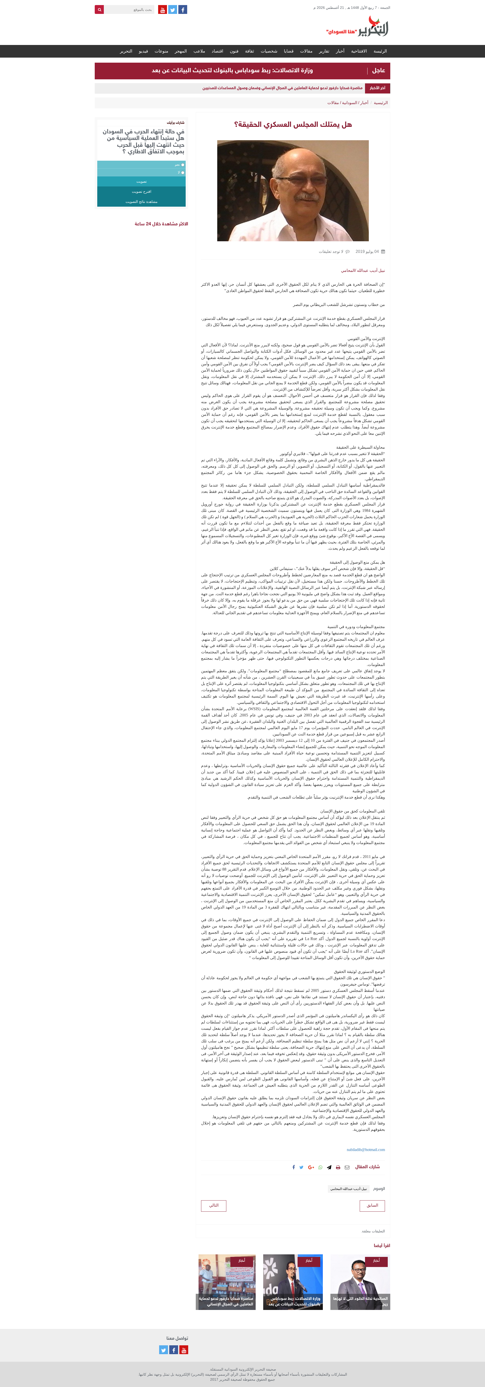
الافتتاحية (359, 51)
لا (179, 172)
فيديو (143, 51)
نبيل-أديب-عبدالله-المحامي (348, 1189)
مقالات (306, 51)
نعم (177, 164)
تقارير (324, 51)
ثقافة (249, 51)
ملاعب (199, 51)
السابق (372, 1205)
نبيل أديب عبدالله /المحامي (363, 270)
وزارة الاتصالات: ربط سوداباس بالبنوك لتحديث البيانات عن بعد (232, 71)
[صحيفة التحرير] (357, 26)
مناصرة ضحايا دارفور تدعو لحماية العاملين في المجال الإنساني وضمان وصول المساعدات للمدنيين (282, 88)
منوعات (161, 51)
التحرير (126, 51)
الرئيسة (380, 51)
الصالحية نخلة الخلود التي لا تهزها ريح (360, 1302)
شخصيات (269, 51)
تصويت (141, 181)
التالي (214, 1205)
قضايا (289, 51)
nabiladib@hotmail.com (366, 1149)
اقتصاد (217, 51)
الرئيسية (381, 103)
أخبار (340, 51)
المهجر (181, 51)
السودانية (349, 103)
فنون (234, 51)
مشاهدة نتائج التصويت (142, 202)
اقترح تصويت (141, 191)
